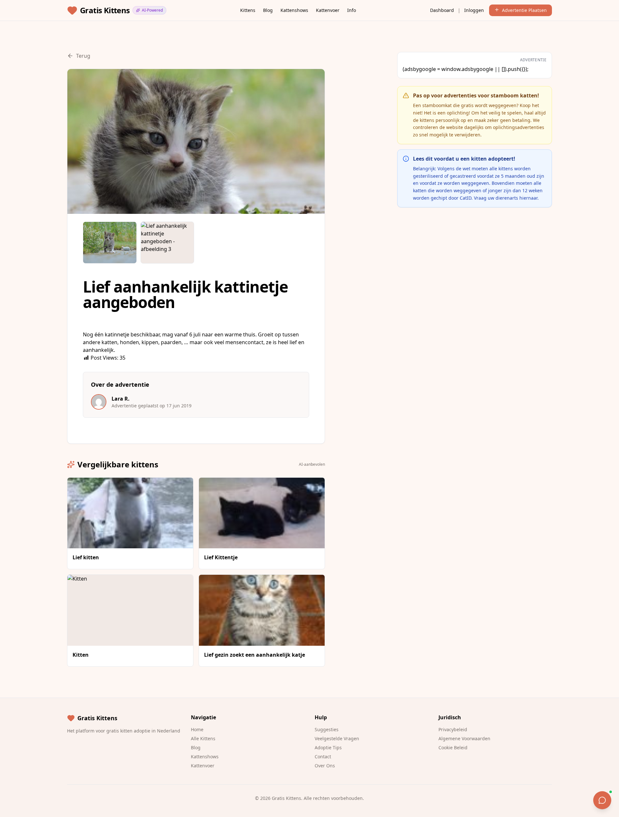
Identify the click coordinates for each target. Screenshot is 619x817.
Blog (268, 10)
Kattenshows (294, 10)
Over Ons (325, 765)
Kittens (247, 10)
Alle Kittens (203, 738)
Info (351, 10)
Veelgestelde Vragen (337, 738)
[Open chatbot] (602, 800)
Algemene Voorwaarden (464, 738)
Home (197, 729)
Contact (323, 756)
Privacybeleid (452, 729)
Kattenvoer (327, 10)
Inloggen (474, 10)
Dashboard (442, 10)
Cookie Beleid (452, 747)
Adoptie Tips (328, 747)
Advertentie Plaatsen (524, 10)
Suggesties (327, 729)
